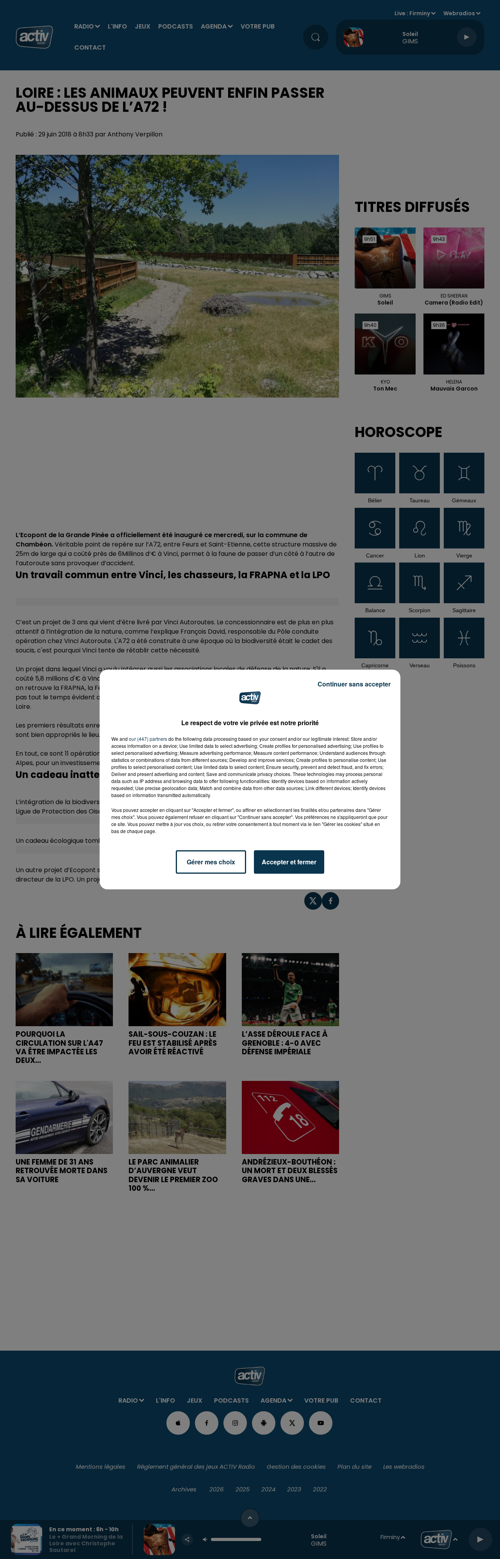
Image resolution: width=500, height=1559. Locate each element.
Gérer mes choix (211, 861)
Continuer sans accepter (354, 683)
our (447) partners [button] (148, 738)
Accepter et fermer (289, 861)
